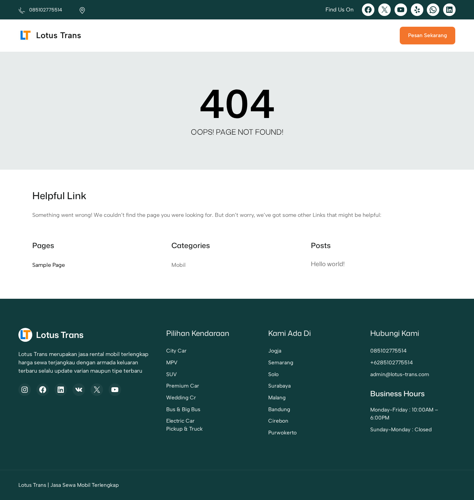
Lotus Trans (58, 35)
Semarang (280, 362)
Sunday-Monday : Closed (401, 429)
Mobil (178, 265)
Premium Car (182, 385)
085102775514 (388, 350)
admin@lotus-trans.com (399, 374)
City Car (176, 350)
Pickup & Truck (184, 428)
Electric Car (180, 420)
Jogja (274, 350)
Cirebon (278, 420)
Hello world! (328, 264)
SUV (171, 374)
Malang (277, 397)
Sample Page (48, 265)
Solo (273, 374)
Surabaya (279, 385)
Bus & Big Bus (183, 409)
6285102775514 (393, 362)
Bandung (279, 409)
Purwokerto (282, 432)
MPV (171, 362)
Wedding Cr (181, 397)
